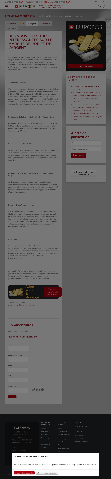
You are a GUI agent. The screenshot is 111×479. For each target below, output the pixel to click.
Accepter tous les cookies (24, 473)
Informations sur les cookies (46, 473)
